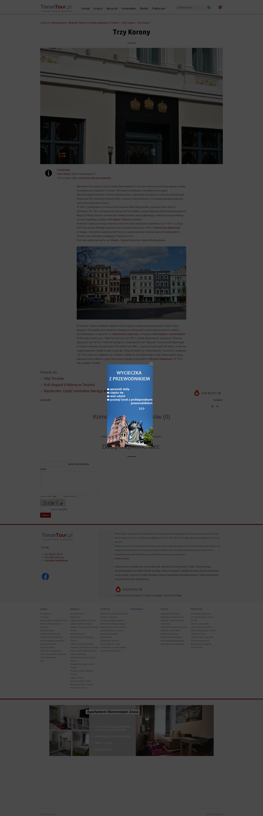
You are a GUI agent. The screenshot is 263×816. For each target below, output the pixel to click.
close (151, 364)
